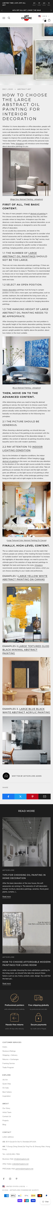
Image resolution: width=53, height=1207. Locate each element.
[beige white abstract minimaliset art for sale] (26, 172)
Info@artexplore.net (21, 1159)
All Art (5, 1080)
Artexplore (20, 143)
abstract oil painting (37, 213)
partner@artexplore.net (24, 1169)
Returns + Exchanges (10, 1059)
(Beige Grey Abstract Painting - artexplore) (26, 199)
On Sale (5, 1088)
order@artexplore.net (20, 1164)
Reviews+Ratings (9, 1051)
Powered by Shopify (30, 1190)
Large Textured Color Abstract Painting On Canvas (26, 540)
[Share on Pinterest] (33, 796)
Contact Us (6, 1116)
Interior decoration (9, 290)
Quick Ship (6, 1084)
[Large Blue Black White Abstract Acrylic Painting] (26, 740)
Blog (4, 1124)
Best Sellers (7, 1092)
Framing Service (8, 1063)
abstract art (24, 89)
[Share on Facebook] (8, 796)
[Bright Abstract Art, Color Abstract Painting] (26, 509)
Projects (5, 1120)
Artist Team (6, 1112)
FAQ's (4, 1047)
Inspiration (6, 1096)
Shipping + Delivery (9, 1055)
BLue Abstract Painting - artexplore (26, 388)
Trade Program (8, 1067)
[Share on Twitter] (20, 796)
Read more (6, 896)
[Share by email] (45, 796)
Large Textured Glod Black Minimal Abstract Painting (25, 650)
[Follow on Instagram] (10, 1179)
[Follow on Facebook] (3, 1179)
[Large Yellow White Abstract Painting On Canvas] (25, 613)
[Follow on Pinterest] (16, 1179)
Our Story (6, 1108)
